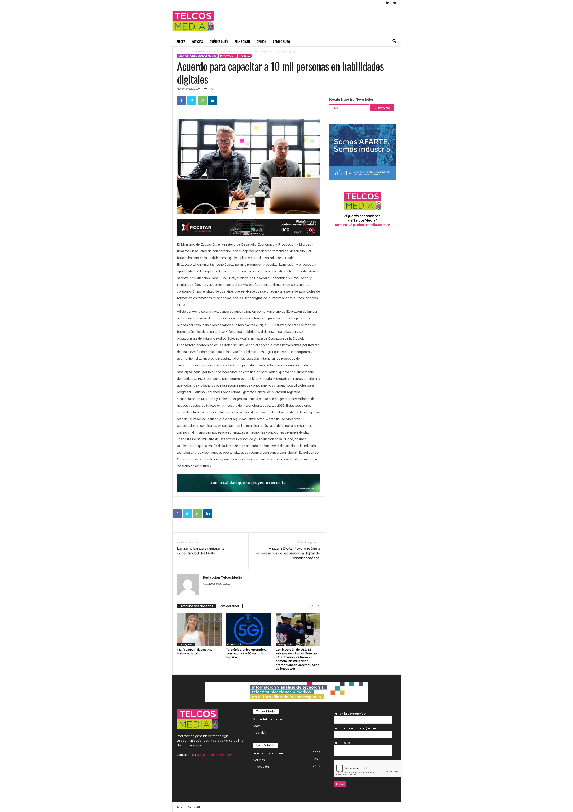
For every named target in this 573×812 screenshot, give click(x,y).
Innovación (227, 55)
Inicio (180, 51)
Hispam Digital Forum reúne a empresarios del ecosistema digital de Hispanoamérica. (288, 553)
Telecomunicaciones (268, 753)
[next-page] (318, 606)
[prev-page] (312, 606)
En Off (181, 41)
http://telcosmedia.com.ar (216, 583)
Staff (256, 726)
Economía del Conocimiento (203, 51)
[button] (394, 41)
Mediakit (259, 732)
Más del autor (229, 606)
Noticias (197, 41)
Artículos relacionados (197, 606)
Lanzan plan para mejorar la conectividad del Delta (200, 550)
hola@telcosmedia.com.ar (216, 754)
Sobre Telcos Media (267, 719)
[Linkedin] (388, 3)
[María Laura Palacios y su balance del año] (199, 629)
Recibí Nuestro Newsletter (351, 99)
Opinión (261, 41)
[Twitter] (395, 3)
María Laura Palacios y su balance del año (194, 651)
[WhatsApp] (202, 100)
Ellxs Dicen (242, 41)
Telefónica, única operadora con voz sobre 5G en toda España (246, 653)
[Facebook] (181, 100)
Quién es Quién (219, 41)
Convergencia (186, 644)
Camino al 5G (281, 41)
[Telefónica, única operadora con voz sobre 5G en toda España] (248, 629)
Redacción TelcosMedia (222, 577)
